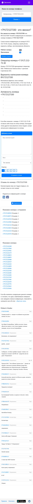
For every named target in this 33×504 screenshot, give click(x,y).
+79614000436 (5, 333)
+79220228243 (5, 425)
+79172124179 (7, 253)
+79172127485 (7, 279)
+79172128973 (7, 216)
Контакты (11, 501)
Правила (4, 501)
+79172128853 (7, 255)
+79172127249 (7, 277)
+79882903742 (5, 384)
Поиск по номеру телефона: (12, 9)
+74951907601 (5, 348)
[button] (16, 19)
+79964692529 (5, 392)
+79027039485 (5, 311)
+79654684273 (5, 374)
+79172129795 (7, 284)
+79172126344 (7, 282)
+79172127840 (7, 248)
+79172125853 (7, 228)
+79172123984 (7, 222)
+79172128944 (7, 213)
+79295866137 (5, 433)
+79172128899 (7, 257)
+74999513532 (5, 480)
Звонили (7, 3)
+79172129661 (7, 286)
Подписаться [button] (17, 203)
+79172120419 (7, 262)
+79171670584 (5, 417)
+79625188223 (5, 464)
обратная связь (21, 301)
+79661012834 (5, 321)
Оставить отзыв (6, 56)
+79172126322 (7, 264)
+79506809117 (5, 456)
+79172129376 (7, 234)
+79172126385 (7, 273)
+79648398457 (5, 409)
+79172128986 (7, 268)
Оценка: (4, 167)
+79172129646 (7, 288)
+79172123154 (7, 231)
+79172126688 (7, 259)
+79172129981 (7, 251)
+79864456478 (5, 401)
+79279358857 (5, 472)
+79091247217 (5, 441)
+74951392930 (5, 360)
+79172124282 (7, 275)
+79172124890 (7, 266)
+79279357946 (5, 341)
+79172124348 (7, 246)
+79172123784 (7, 271)
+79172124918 (7, 219)
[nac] (29, 2)
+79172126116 (7, 225)
